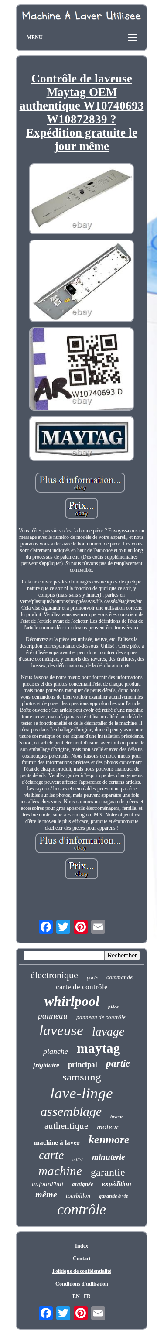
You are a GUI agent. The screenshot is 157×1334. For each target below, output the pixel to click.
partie (118, 1063)
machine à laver (57, 1142)
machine (60, 1171)
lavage (108, 1031)
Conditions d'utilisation (81, 1284)
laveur (116, 1116)
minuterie (108, 1157)
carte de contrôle (82, 987)
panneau (53, 1015)
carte (51, 1155)
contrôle (81, 1209)
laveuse (61, 1030)
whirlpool (71, 1001)
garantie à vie (113, 1196)
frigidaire (46, 1065)
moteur (108, 1126)
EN (76, 1296)
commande (119, 977)
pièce (113, 1006)
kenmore (109, 1139)
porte (92, 977)
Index (81, 1246)
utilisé (77, 1159)
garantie (108, 1172)
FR (87, 1296)
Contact (82, 1258)
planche (55, 1051)
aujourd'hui (47, 1183)
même (46, 1194)
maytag (98, 1048)
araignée (82, 1184)
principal (82, 1064)
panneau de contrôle (101, 1017)
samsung (81, 1077)
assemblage (71, 1111)
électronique (54, 975)
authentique (66, 1126)
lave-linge (81, 1093)
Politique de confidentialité (81, 1271)
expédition (116, 1183)
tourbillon (78, 1196)
